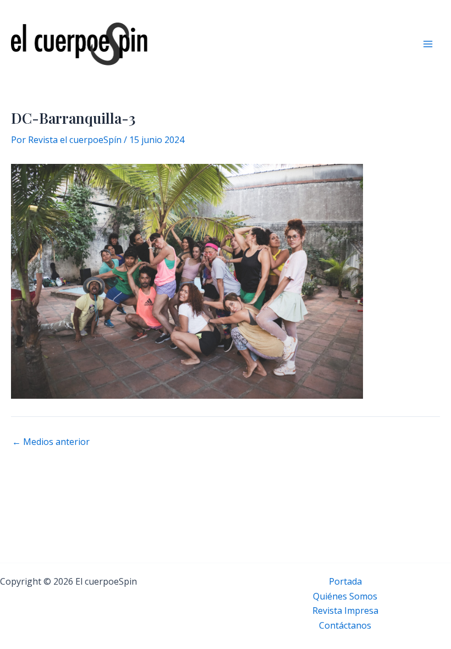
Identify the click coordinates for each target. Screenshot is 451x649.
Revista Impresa (345, 610)
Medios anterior (51, 441)
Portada (345, 581)
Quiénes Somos (345, 596)
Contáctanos (345, 625)
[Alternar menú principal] (428, 44)
